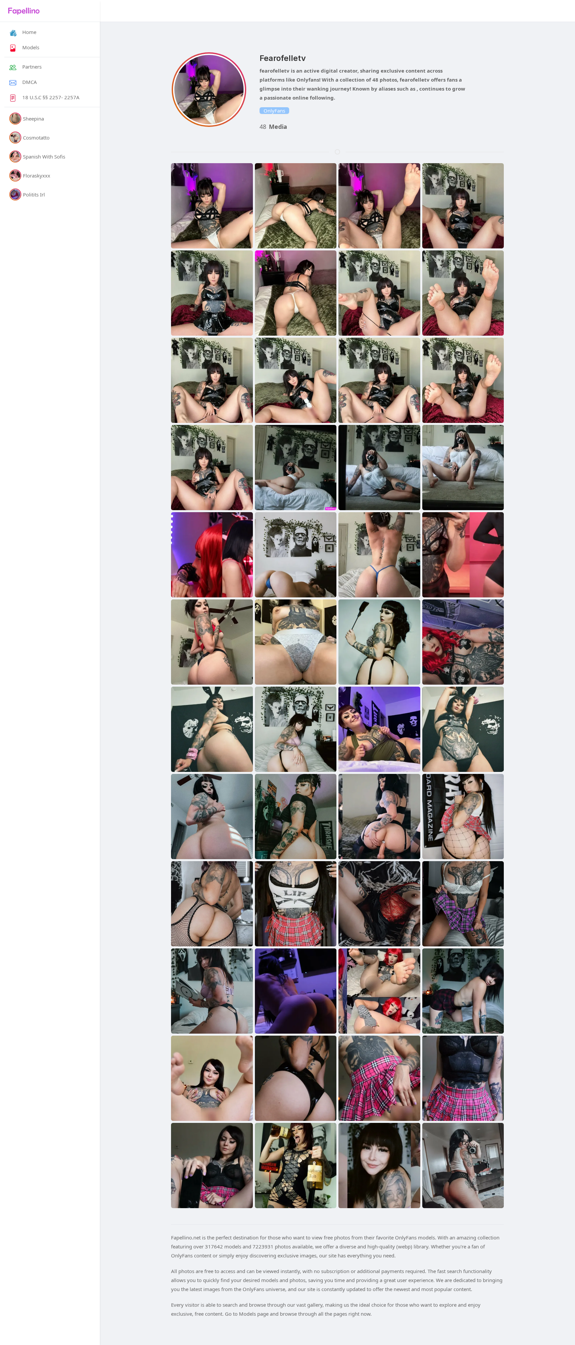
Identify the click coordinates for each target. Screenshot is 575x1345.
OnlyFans (274, 110)
